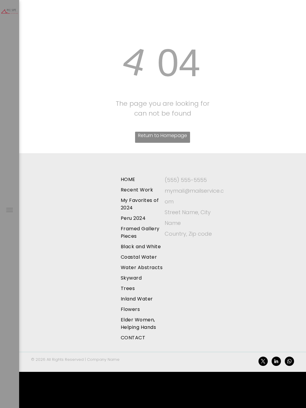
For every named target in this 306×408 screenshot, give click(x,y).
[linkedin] (276, 362)
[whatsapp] (289, 362)
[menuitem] (145, 179)
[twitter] (263, 362)
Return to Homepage (162, 135)
